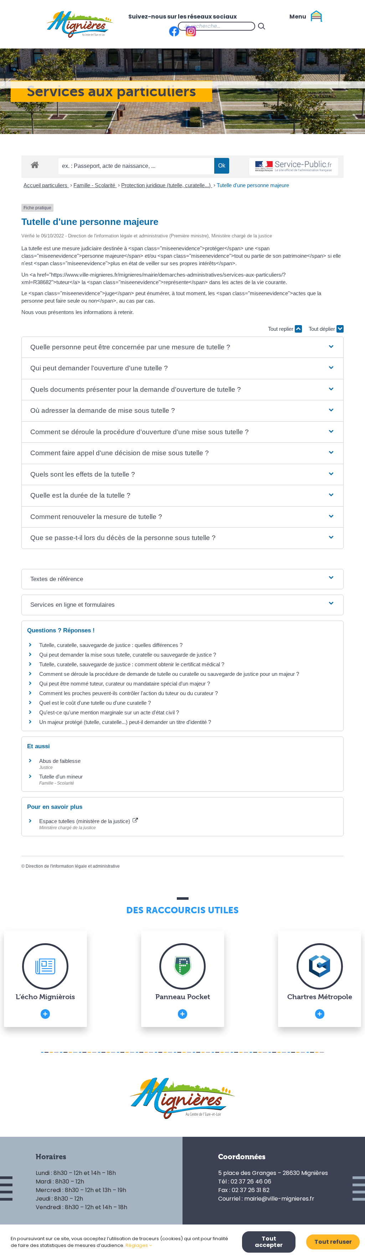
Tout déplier (322, 329)
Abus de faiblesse (60, 761)
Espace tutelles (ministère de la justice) (85, 821)
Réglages (137, 1245)
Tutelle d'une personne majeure (253, 185)
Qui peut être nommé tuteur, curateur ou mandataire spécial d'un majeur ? (124, 684)
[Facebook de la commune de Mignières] (282, 26)
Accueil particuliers (46, 185)
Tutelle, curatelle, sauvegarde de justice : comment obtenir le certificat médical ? (131, 664)
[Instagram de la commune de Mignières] (296, 26)
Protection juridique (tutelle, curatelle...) (166, 185)
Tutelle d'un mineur (61, 777)
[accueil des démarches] (35, 164)
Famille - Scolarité (95, 185)
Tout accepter (269, 1241)
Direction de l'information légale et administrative (73, 866)
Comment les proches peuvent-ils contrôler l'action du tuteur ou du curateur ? (128, 693)
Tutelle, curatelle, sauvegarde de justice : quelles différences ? (110, 645)
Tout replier (281, 329)
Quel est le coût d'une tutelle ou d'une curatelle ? (95, 703)
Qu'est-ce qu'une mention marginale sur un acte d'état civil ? (109, 712)
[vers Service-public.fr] (293, 166)
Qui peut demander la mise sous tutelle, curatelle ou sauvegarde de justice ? (127, 655)
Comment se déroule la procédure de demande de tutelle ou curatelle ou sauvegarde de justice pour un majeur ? (169, 674)
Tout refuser (333, 1242)
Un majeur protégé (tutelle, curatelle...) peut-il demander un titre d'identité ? (125, 722)
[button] (182, 347)
